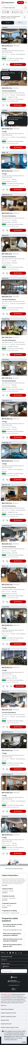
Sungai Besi (5, 890)
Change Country (5, 963)
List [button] (8, 22)
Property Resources (6, 1024)
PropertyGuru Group (6, 956)
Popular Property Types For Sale (9, 1027)
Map (21, 22)
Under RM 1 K (5, 898)
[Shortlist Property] (24, 31)
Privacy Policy (7, 1036)
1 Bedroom (9, 905)
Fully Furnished (5, 912)
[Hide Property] (21, 31)
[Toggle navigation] (25, 2)
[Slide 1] (10, 209)
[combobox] (13, 7)
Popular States (5, 1020)
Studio (3, 905)
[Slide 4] (14, 580)
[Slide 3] (12, 209)
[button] (19, 73)
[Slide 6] (16, 209)
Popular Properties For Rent (8, 1016)
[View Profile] (14, 27)
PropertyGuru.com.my (6, 994)
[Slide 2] (11, 209)
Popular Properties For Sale (8, 1013)
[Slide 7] (17, 333)
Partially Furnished (15, 912)
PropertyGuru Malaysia (7, 1009)
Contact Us (4, 960)
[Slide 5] (15, 621)
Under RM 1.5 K (12, 898)
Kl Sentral (11, 890)
